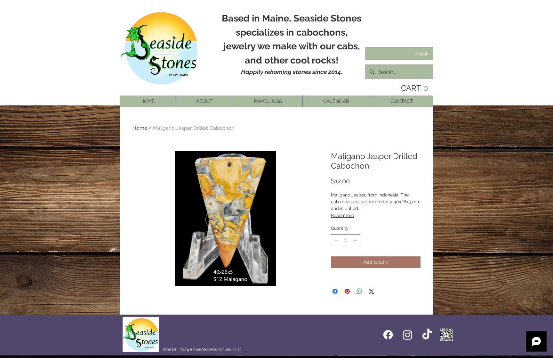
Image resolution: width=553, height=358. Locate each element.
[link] (409, 88)
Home (139, 128)
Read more (342, 215)
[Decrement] (336, 240)
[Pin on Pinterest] (347, 291)
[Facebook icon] (388, 335)
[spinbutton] (345, 240)
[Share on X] (371, 291)
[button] (204, 101)
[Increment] (355, 240)
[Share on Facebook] (335, 291)
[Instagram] (407, 335)
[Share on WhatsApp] (359, 291)
